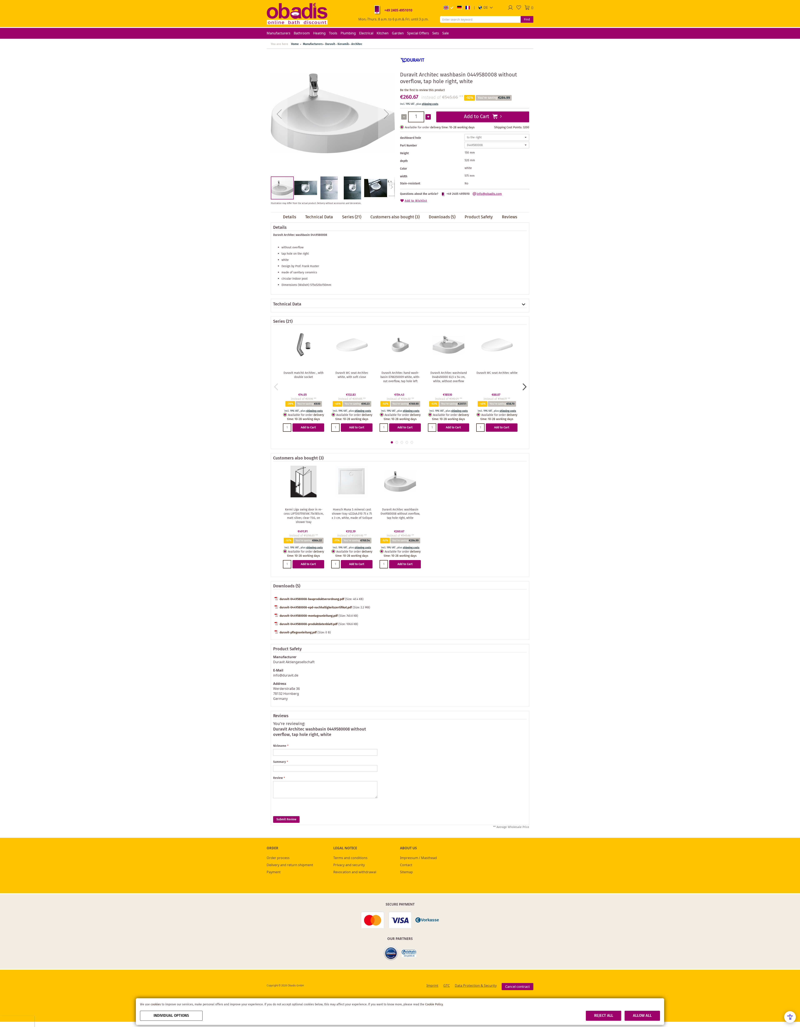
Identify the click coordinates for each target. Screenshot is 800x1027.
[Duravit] (412, 66)
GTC (446, 985)
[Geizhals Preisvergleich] (409, 953)
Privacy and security (349, 865)
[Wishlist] (518, 7)
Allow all (642, 1016)
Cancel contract (517, 986)
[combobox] (480, 19)
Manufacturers (313, 44)
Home (295, 44)
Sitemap (406, 872)
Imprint (432, 985)
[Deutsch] (459, 8)
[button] (486, 7)
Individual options (171, 1016)
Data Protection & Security (476, 985)
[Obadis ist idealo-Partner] (391, 953)
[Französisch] (467, 8)
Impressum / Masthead (418, 858)
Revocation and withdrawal (354, 872)
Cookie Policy (434, 1004)
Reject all (603, 1016)
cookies (156, 1004)
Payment (274, 872)
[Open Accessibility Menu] (790, 1017)
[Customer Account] (510, 7)
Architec (356, 44)
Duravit (330, 44)
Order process (278, 858)
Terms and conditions (350, 858)
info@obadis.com (489, 193)
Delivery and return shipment (290, 865)
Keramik (343, 44)
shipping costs (430, 104)
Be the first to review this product (422, 90)
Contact (406, 865)
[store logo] (297, 13)
